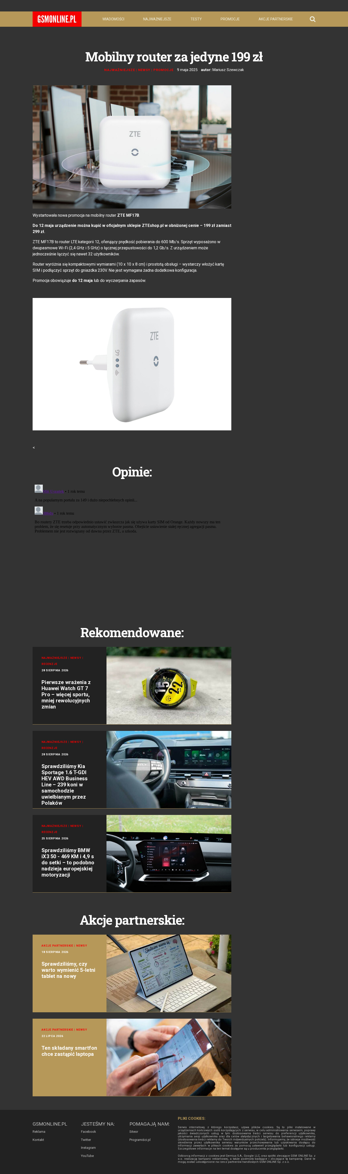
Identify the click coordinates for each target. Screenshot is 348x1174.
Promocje (230, 19)
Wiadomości (113, 19)
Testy (196, 19)
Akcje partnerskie (276, 19)
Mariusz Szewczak (228, 69)
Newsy (144, 70)
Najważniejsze (157, 19)
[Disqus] (132, 546)
